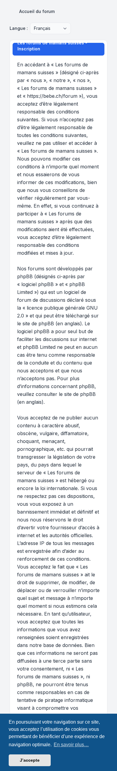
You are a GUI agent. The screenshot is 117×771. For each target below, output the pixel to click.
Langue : (19, 28)
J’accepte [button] (30, 760)
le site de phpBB (35, 323)
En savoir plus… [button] (71, 744)
